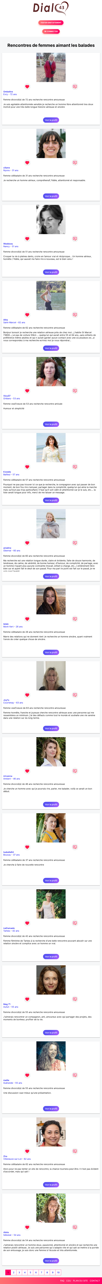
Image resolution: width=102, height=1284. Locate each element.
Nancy (6, 246)
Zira (5, 1156)
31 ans (15, 170)
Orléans (7, 398)
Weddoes (8, 243)
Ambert (7, 778)
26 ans (19, 626)
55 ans (14, 1006)
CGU (68, 1280)
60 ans (16, 550)
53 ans (16, 398)
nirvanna (7, 776)
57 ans (16, 474)
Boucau (7, 854)
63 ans (19, 702)
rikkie (6, 1232)
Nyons (6, 170)
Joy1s (6, 700)
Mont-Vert (8, 626)
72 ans (13, 94)
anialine (7, 548)
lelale (5, 624)
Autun (6, 1006)
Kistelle (7, 471)
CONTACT (95, 1280)
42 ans (15, 930)
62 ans (21, 322)
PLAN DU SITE (80, 1280)
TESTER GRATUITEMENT (51, 23)
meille (6, 1080)
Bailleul (6, 474)
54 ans (17, 1235)
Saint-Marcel (9, 322)
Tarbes (6, 930)
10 (58, 1272)
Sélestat (7, 1235)
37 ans (16, 854)
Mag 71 (6, 1004)
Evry (5, 94)
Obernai (7, 550)
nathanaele (9, 928)
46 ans (16, 778)
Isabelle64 (8, 852)
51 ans (15, 246)
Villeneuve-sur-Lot (12, 1159)
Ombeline (8, 91)
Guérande (8, 1083)
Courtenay (8, 702)
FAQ (62, 1280)
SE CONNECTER (51, 31)
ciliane (6, 167)
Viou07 (6, 395)
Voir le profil (51, 120)
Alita (5, 319)
